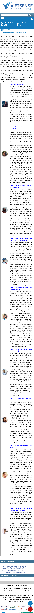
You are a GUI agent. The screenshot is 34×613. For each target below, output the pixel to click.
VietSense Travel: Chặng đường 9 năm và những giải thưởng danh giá (14, 570)
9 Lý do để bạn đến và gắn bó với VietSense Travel (14, 566)
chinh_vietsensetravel (6, 25)
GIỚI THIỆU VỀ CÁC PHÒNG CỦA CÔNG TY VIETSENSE (14, 568)
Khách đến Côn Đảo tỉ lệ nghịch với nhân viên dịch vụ (14, 572)
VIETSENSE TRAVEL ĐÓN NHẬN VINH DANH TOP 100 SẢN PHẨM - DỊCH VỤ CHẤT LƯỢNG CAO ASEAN (14, 564)
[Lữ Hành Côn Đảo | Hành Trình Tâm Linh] (2, 30)
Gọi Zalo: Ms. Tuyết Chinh (3, 24)
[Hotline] (30, 609)
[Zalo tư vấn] (30, 603)
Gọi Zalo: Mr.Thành (19, 24)
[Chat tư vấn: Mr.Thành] (22, 25)
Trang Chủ (17, 6)
